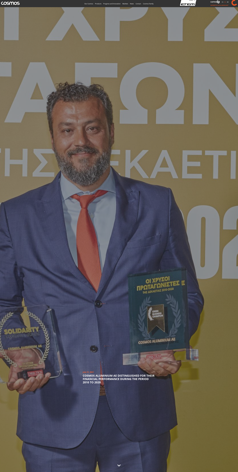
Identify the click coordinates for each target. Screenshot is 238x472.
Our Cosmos (88, 7)
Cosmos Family (148, 7)
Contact (138, 7)
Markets (125, 7)
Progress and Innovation (112, 7)
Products (98, 7)
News (132, 7)
